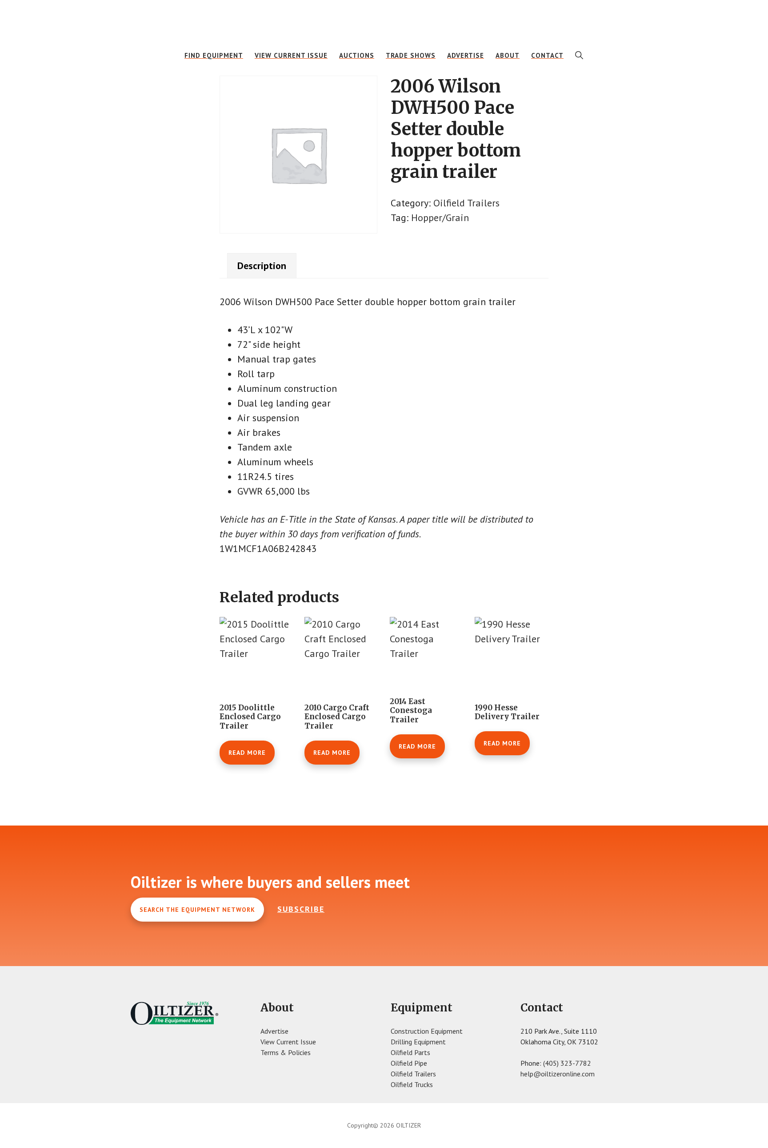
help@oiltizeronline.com (557, 1073)
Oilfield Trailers (466, 203)
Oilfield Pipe (409, 1063)
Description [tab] (261, 265)
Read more (247, 753)
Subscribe (300, 909)
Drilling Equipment (418, 1041)
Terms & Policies (285, 1052)
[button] (579, 55)
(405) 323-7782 (567, 1063)
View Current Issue (288, 1041)
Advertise (274, 1031)
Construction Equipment (427, 1031)
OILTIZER (384, 20)
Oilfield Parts (410, 1052)
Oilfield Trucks (412, 1084)
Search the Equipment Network (197, 910)
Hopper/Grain (440, 217)
